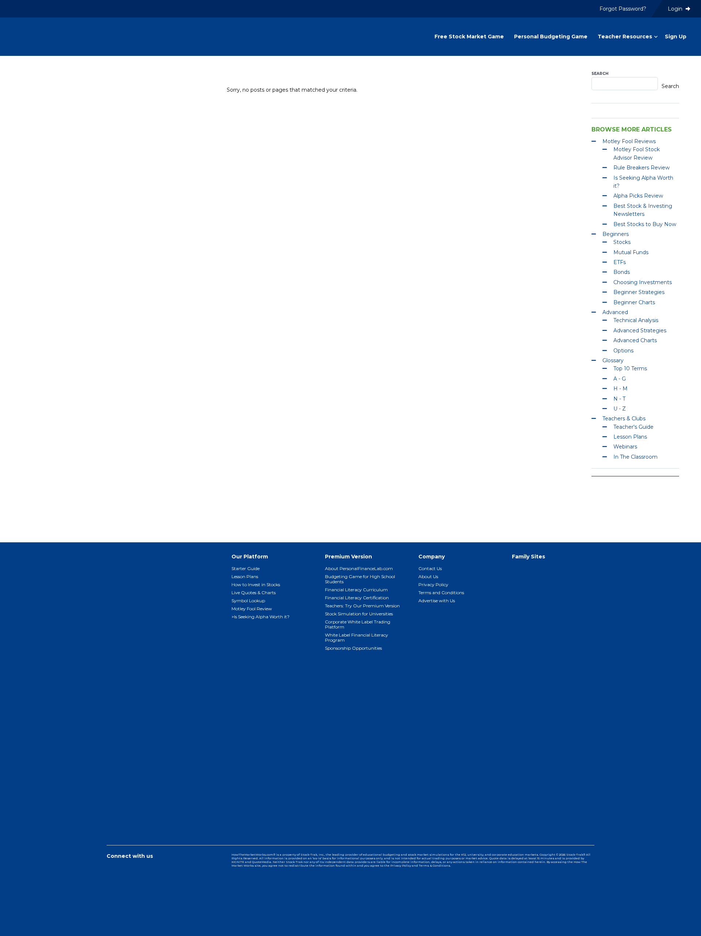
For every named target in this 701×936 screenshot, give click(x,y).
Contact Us (430, 568)
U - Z (619, 408)
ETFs (619, 262)
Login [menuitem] (676, 8)
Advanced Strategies (639, 330)
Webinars (625, 446)
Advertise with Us (436, 600)
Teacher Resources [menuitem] (625, 36)
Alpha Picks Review (638, 195)
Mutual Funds (630, 252)
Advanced (615, 312)
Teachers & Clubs (624, 418)
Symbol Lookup (248, 600)
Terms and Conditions (441, 592)
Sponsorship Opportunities (353, 648)
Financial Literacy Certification (357, 597)
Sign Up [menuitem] (675, 36)
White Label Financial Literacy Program (356, 637)
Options (623, 350)
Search (599, 73)
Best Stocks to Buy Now (644, 224)
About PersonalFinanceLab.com (359, 568)
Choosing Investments (642, 282)
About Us (428, 576)
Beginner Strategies (638, 292)
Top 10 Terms (630, 368)
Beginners (615, 234)
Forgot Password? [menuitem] (623, 8)
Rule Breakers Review (641, 167)
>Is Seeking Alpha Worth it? (260, 616)
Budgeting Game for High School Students (360, 579)
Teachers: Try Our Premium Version (362, 605)
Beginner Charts (634, 302)
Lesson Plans (630, 436)
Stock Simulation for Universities (359, 613)
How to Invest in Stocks (255, 584)
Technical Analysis (635, 320)
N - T (619, 399)
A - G (619, 378)
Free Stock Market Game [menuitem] (469, 36)
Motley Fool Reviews (629, 141)
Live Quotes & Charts (253, 592)
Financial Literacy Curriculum (356, 589)
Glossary (613, 360)
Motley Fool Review (251, 608)
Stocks (622, 242)
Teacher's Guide (633, 427)
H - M (620, 388)
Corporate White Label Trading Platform (357, 624)
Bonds (621, 272)
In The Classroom (635, 457)
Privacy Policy (433, 584)
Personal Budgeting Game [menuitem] (550, 36)
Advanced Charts (635, 340)
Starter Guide (245, 568)
